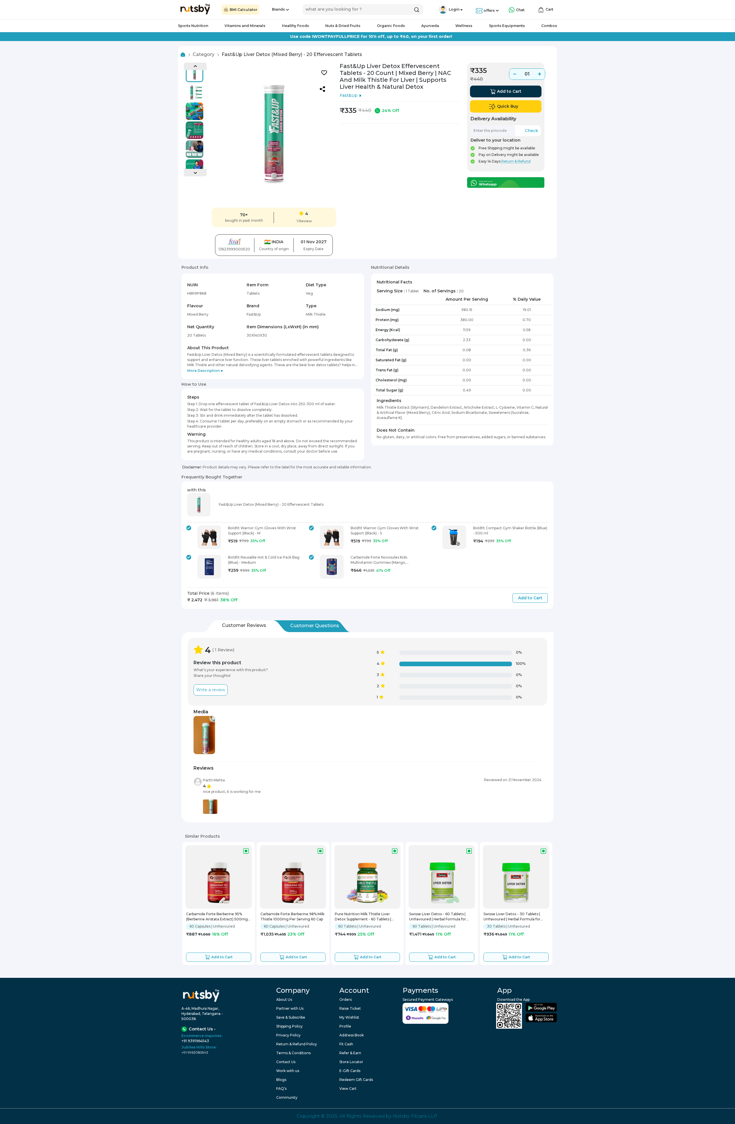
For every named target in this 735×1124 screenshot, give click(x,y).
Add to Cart (530, 597)
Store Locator (351, 1062)
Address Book (351, 1035)
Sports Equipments (507, 26)
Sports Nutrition (193, 26)
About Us (284, 999)
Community (286, 1097)
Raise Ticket (350, 1008)
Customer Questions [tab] (314, 625)
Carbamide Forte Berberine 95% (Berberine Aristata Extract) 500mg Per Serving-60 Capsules (217, 917)
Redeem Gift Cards (356, 1079)
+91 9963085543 (194, 1052)
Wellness (463, 26)
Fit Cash (346, 1044)
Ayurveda (430, 26)
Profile (345, 1026)
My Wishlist (349, 1017)
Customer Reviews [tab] (244, 625)
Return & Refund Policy (296, 1044)
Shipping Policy (289, 1026)
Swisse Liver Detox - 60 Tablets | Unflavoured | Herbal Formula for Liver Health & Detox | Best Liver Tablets (437, 917)
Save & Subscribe (290, 1017)
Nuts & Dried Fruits (342, 26)
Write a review (210, 689)
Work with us (287, 1071)
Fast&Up (348, 95)
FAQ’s (281, 1088)
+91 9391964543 (195, 1041)
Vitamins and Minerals (245, 26)
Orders (345, 999)
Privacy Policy (288, 1035)
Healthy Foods (295, 26)
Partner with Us (289, 1008)
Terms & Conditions (293, 1053)
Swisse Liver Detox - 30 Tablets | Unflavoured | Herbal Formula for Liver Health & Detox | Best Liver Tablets (511, 917)
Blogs (281, 1079)
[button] (443, 9)
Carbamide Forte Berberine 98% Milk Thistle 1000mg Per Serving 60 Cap (292, 916)
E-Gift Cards (349, 1071)
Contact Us (285, 1062)
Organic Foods (391, 26)
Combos (549, 26)
